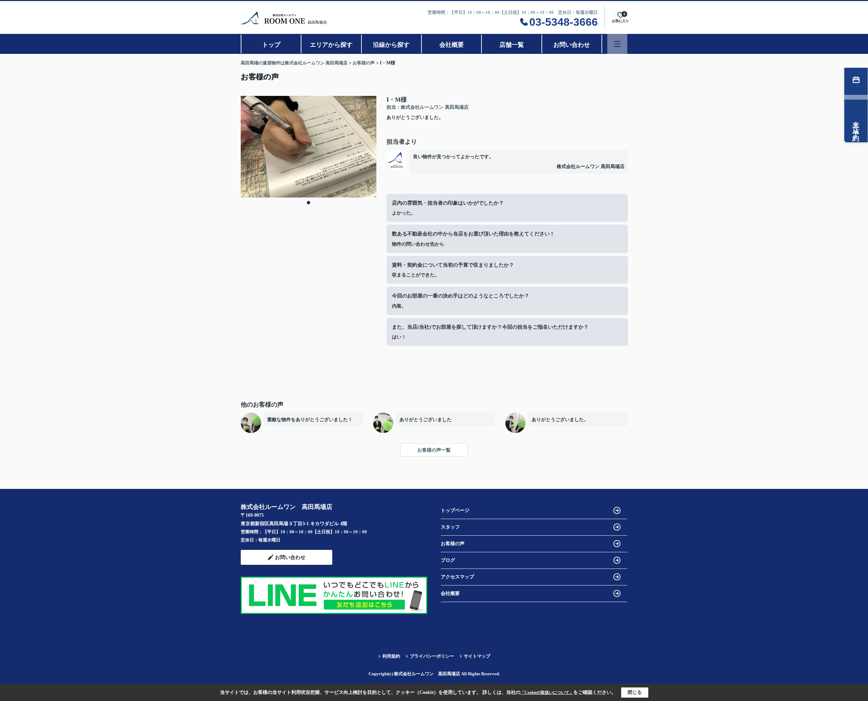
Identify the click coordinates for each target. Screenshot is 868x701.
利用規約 (391, 656)
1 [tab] (308, 202)
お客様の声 (453, 543)
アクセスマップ (457, 576)
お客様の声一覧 (434, 450)
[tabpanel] (308, 147)
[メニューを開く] (617, 43)
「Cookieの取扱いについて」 (546, 692)
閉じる (635, 692)
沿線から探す (391, 44)
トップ (271, 44)
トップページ (455, 510)
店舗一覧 (511, 44)
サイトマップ (477, 656)
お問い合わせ (571, 44)
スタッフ (450, 527)
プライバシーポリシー (432, 656)
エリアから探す (331, 44)
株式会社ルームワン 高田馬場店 (591, 166)
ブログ (448, 560)
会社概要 (451, 44)
